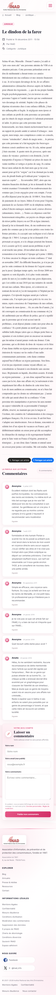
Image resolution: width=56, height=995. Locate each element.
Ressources (7, 886)
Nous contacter (29, 991)
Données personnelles (33, 806)
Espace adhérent (9, 945)
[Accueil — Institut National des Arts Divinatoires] (14, 6)
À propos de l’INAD (10, 929)
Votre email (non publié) (15, 758)
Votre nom (9, 745)
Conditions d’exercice (11, 937)
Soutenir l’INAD (9, 941)
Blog (18, 15)
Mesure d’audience (10, 912)
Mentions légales (10, 904)
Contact (5, 890)
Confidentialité (8, 908)
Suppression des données (14, 925)
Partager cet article (42, 460)
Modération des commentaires (16, 921)
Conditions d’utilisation (12, 917)
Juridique (29, 15)
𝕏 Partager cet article (19, 460)
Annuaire (6, 878)
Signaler (15, 521)
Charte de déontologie (12, 933)
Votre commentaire (13, 772)
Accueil (8, 15)
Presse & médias (9, 882)
